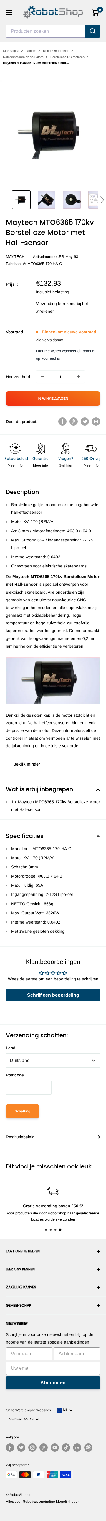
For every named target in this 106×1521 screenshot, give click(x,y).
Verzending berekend (56, 303)
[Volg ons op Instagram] (32, 1447)
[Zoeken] (92, 31)
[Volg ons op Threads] (88, 1447)
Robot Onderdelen (56, 50)
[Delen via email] (96, 421)
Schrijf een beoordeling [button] (53, 994)
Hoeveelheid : (19, 376)
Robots (31, 50)
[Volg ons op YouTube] (55, 1447)
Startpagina (11, 50)
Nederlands (22, 1419)
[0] (95, 12)
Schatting (22, 1111)
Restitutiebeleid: (21, 1137)
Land (10, 1048)
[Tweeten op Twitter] (85, 421)
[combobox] (45, 31)
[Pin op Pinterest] (73, 421)
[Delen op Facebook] (62, 421)
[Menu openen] (9, 12)
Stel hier (65, 465)
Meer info (15, 465)
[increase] (78, 377)
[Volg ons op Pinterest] (43, 1447)
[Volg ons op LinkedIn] (77, 1447)
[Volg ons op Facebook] (10, 1447)
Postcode (15, 1075)
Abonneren (53, 1382)
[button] (102, 200)
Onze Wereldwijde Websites (28, 1410)
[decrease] (42, 377)
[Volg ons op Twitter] (21, 1447)
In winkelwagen (53, 398)
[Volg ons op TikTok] (66, 1447)
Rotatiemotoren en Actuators (23, 57)
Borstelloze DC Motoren (67, 57)
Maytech (15, 256)
